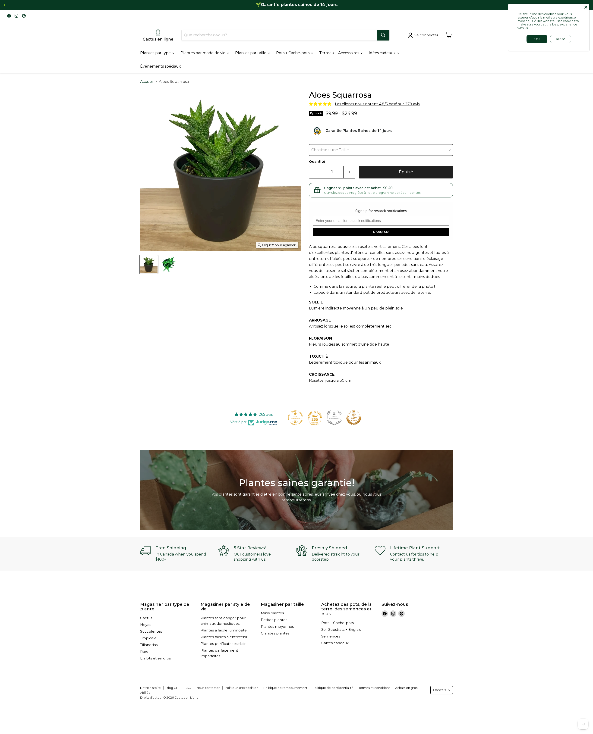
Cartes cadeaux (335, 643)
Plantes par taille (251, 53)
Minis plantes (272, 613)
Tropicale (148, 638)
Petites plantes (274, 620)
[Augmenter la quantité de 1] (349, 172)
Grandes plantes (275, 633)
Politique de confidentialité (332, 688)
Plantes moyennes (277, 626)
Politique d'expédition (241, 688)
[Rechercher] (383, 35)
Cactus (146, 618)
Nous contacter (208, 688)
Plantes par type (156, 53)
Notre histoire (150, 688)
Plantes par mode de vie (203, 53)
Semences (330, 636)
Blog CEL (173, 688)
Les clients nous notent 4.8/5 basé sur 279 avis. (377, 104)
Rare (144, 651)
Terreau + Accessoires (339, 53)
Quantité (317, 161)
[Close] (586, 7)
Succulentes (151, 631)
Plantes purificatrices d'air (223, 643)
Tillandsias (149, 645)
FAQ (188, 688)
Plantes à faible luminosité (224, 630)
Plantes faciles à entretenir (224, 637)
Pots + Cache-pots (293, 53)
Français (439, 690)
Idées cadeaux (383, 53)
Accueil (147, 82)
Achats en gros (406, 688)
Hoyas (145, 624)
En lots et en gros (155, 658)
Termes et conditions (374, 688)
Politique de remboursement (285, 688)
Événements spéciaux (160, 66)
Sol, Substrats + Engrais (341, 629)
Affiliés (145, 692)
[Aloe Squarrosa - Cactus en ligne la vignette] (149, 264)
